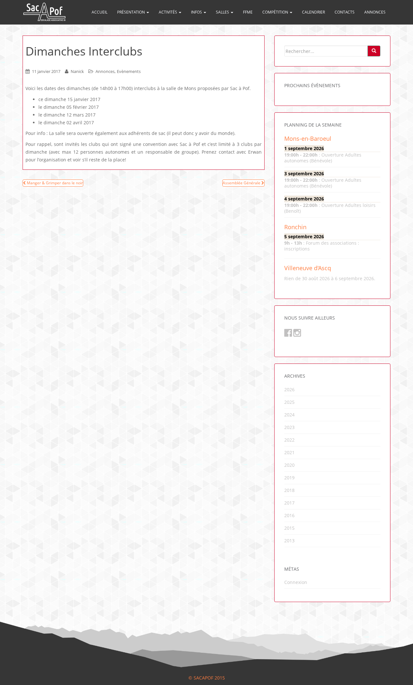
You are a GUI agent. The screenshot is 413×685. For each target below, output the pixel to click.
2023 (289, 427)
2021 (289, 452)
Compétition (275, 12)
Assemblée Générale (242, 183)
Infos (197, 12)
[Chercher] (374, 51)
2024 (289, 415)
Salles (223, 12)
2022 (289, 440)
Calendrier (313, 12)
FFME (248, 12)
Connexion (295, 582)
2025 (289, 402)
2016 (289, 515)
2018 (289, 490)
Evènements (129, 71)
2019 (289, 478)
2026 (289, 389)
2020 (289, 465)
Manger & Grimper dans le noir (54, 183)
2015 (289, 528)
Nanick (77, 71)
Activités (168, 12)
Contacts (345, 12)
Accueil (99, 12)
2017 (289, 503)
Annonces (375, 12)
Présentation (131, 12)
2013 (289, 540)
